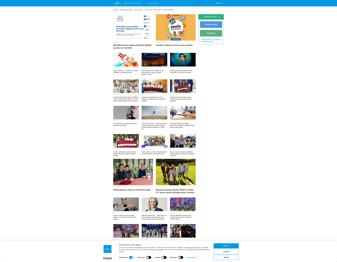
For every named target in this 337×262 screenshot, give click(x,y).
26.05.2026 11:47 (145, 212)
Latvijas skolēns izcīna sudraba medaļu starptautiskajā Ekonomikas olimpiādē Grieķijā (124, 153)
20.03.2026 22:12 (116, 239)
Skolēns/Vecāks (211, 24)
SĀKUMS (115, 10)
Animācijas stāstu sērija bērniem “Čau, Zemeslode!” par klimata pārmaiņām (181, 71)
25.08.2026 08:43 (116, 94)
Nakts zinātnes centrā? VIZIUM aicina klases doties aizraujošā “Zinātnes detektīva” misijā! (152, 72)
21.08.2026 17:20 (173, 94)
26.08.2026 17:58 (116, 186)
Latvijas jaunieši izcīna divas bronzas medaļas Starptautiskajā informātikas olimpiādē (181, 99)
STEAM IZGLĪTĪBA (168, 10)
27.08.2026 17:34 (173, 68)
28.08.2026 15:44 (145, 68)
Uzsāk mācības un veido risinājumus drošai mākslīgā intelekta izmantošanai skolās (154, 152)
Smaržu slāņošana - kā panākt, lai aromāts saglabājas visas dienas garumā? (125, 71)
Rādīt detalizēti (191, 257)
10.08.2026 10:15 (159, 186)
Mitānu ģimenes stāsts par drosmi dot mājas (132, 190)
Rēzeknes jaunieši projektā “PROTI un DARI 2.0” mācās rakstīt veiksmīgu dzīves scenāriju (175, 191)
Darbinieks (211, 33)
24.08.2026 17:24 (145, 94)
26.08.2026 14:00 (116, 68)
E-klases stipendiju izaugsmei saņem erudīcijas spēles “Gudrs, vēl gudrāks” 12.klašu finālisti (181, 217)
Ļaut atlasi (226, 251)
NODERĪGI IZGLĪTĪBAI (126, 10)
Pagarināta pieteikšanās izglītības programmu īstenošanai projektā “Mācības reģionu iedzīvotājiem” (182, 125)
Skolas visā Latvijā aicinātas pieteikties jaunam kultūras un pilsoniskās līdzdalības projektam (182, 153)
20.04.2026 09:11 (173, 212)
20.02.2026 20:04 (145, 239)
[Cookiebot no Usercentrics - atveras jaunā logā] (107, 258)
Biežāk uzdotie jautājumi (207, 41)
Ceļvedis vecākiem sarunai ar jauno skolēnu (174, 45)
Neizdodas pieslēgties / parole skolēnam (211, 39)
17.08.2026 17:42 (116, 149)
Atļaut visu (226, 246)
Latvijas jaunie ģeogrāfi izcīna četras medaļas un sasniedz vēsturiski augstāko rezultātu (153, 99)
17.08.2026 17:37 (145, 149)
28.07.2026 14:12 (116, 212)
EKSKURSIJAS (158, 10)
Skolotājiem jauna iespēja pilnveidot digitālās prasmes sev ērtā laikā (132, 46)
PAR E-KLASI (148, 10)
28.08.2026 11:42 (159, 42)
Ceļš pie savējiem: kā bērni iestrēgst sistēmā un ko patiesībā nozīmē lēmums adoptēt (124, 217)
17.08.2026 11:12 (173, 149)
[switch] (148, 257)
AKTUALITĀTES (138, 10)
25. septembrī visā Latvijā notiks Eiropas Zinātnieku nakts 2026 (125, 124)
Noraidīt (226, 257)
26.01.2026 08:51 (173, 239)
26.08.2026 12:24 (116, 42)
